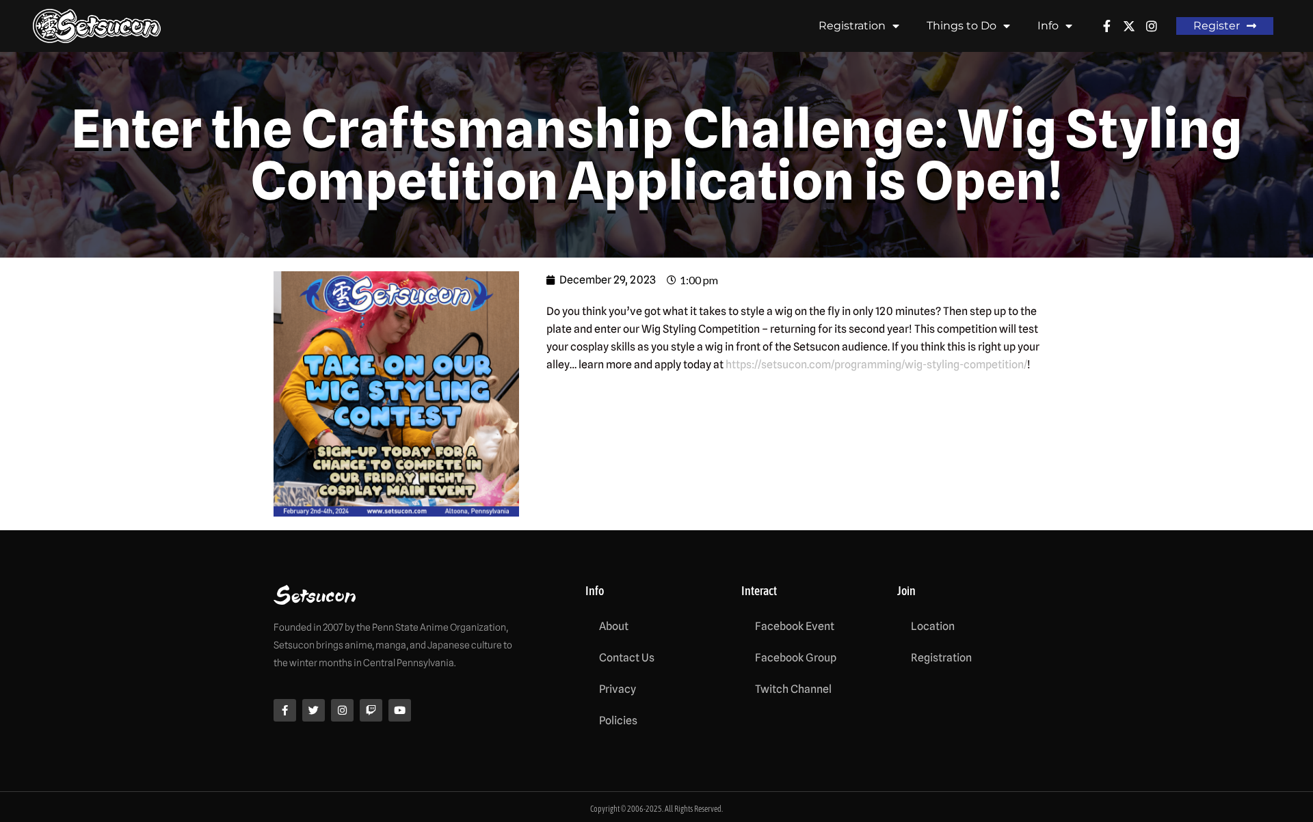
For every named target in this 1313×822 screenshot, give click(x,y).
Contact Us (626, 657)
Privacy (617, 689)
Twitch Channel (793, 689)
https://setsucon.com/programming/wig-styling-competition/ (876, 364)
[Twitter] (313, 710)
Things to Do (961, 25)
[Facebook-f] (285, 710)
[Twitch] (371, 710)
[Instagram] (342, 710)
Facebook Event (794, 626)
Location (933, 626)
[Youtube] (399, 710)
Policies (618, 720)
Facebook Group (795, 657)
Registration (852, 25)
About (613, 626)
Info (1048, 25)
